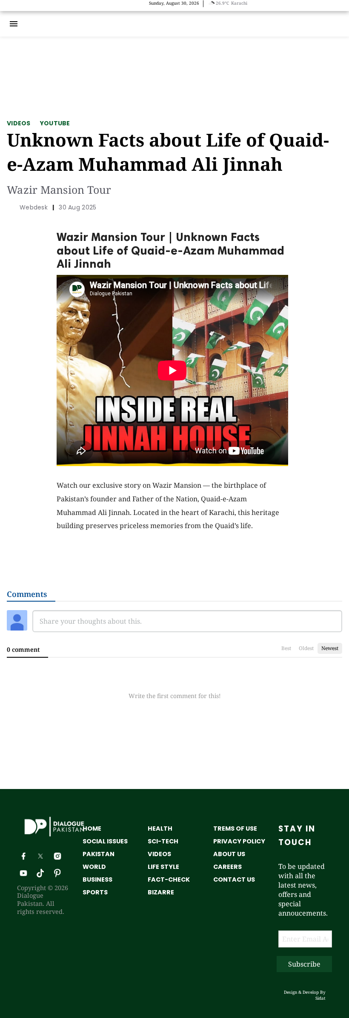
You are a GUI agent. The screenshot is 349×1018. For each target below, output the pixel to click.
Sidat (320, 998)
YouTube (55, 123)
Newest (329, 648)
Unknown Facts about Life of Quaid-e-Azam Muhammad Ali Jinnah (168, 151)
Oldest (306, 648)
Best (286, 648)
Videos (19, 123)
